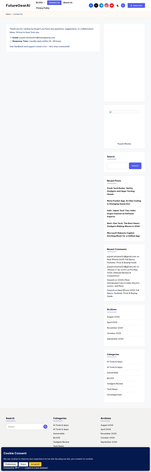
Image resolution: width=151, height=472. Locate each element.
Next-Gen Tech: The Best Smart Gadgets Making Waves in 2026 (123, 225)
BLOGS (110, 378)
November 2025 (115, 328)
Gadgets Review (115, 383)
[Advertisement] (124, 62)
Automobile (112, 372)
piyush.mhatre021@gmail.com (121, 256)
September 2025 (115, 339)
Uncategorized (114, 394)
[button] (136, 5)
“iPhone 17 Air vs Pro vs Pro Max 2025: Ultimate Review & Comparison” (122, 272)
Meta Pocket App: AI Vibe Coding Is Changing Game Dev (124, 202)
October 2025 (114, 333)
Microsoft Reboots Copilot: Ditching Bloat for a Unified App (123, 234)
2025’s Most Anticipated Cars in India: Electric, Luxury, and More (123, 283)
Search (111, 156)
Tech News (112, 389)
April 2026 (112, 322)
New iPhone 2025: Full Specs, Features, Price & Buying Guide (123, 293)
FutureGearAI (18, 5)
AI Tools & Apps (114, 361)
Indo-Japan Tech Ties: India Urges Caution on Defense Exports (121, 213)
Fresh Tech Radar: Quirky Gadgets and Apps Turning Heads (121, 191)
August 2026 (113, 317)
